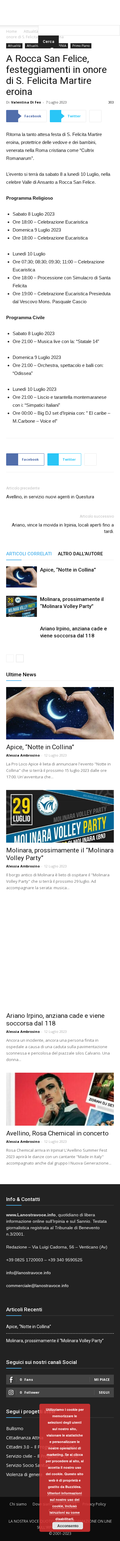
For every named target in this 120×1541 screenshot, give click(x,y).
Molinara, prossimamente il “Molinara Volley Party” (55, 1340)
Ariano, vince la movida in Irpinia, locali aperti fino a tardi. (63, 528)
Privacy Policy (94, 1504)
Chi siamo (18, 1504)
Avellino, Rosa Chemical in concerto (57, 1133)
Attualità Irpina (38, 45)
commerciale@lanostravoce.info (37, 1285)
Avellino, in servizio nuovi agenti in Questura (50, 497)
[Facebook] (47, 4)
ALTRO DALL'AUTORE (80, 554)
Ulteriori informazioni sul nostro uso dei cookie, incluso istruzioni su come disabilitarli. (64, 1506)
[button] (79, 17)
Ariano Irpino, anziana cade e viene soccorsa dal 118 (55, 1019)
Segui (104, 1392)
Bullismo (14, 1428)
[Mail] (60, 4)
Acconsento (67, 1525)
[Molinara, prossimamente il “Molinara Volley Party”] (21, 606)
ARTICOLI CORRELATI (29, 554)
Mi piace (102, 1379)
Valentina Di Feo (26, 102)
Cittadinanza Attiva (24, 1438)
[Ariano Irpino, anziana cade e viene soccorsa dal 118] (21, 640)
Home (11, 31)
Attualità (31, 31)
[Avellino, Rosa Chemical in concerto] (60, 1099)
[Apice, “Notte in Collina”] (21, 576)
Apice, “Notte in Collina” (68, 570)
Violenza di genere (24, 1474)
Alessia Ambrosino (23, 755)
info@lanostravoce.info (28, 1272)
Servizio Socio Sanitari (28, 1465)
